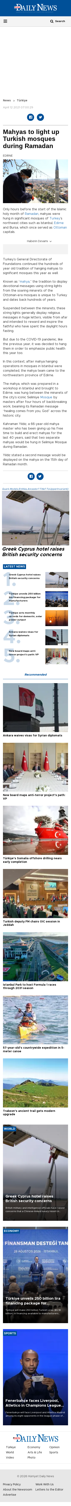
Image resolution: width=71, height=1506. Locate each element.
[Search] (51, 21)
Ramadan (31, 213)
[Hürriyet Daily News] (35, 8)
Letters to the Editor (49, 1489)
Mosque (46, 397)
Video (10, 1457)
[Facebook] (30, 117)
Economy (34, 1447)
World (10, 1452)
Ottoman (60, 227)
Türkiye (22, 100)
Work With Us (45, 1484)
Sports (53, 1452)
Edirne (59, 223)
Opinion (54, 1447)
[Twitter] (40, 117)
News (7, 100)
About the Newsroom (17, 1489)
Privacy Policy (12, 1484)
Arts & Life (35, 1452)
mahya (25, 281)
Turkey (55, 218)
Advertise (9, 1494)
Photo (32, 1457)
